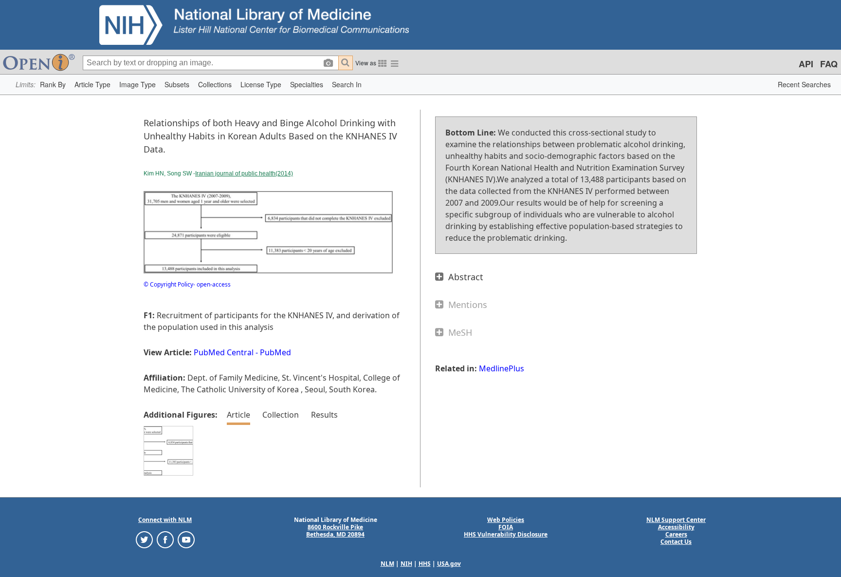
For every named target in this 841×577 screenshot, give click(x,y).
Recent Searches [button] (804, 84)
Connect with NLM (165, 520)
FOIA (505, 527)
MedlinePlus (501, 368)
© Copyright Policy (168, 284)
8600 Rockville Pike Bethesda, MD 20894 (335, 531)
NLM (387, 563)
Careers (676, 534)
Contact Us (676, 542)
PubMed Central (224, 352)
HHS (425, 563)
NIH (406, 563)
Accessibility (676, 527)
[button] (53, 85)
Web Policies (505, 520)
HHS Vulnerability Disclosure (506, 534)
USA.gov (449, 563)
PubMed (275, 352)
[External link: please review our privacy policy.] (144, 539)
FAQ (829, 64)
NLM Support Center (676, 520)
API (806, 64)
